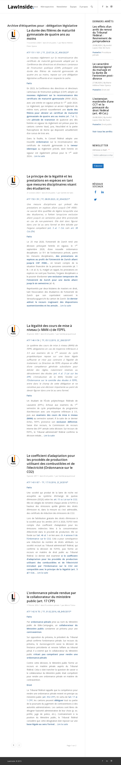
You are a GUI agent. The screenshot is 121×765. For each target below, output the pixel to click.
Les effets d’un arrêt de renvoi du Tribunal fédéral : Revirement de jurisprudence (102, 34)
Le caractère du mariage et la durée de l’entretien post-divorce (103, 71)
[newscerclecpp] (13, 598)
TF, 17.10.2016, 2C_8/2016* (55, 482)
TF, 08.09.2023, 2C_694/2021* (55, 199)
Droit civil (105, 90)
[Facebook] (95, 192)
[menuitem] (18, 6)
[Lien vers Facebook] (102, 6)
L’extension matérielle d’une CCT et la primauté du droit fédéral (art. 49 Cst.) (103, 106)
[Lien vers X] (111, 6)
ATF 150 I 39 (33, 199)
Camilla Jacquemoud (67, 334)
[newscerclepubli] (13, 35)
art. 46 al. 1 (42, 535)
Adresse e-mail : (100, 150)
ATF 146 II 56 (33, 340)
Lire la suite (39, 156)
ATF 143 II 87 (33, 482)
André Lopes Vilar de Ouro (102, 46)
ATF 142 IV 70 (33, 611)
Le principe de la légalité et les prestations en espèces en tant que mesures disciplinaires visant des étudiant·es (51, 182)
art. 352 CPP (49, 697)
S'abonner (98, 166)
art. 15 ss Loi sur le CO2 (65, 499)
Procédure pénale (52, 605)
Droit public (51, 43)
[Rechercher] (91, 6)
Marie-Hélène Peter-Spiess (102, 84)
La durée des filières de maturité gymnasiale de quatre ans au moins (51, 34)
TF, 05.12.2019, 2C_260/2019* (56, 340)
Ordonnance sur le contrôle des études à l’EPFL (52, 380)
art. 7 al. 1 (71, 116)
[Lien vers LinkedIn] (107, 6)
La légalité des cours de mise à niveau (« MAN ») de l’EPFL (49, 328)
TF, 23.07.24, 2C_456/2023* (55, 52)
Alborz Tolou (70, 605)
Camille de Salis (67, 193)
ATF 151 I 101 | (34, 52)
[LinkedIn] (103, 192)
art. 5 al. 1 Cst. (56, 228)
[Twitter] (95, 199)
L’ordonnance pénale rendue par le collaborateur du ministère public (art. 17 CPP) (51, 597)
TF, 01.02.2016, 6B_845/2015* (56, 611)
